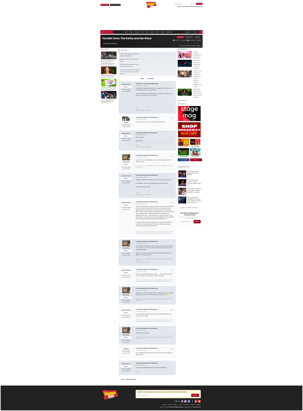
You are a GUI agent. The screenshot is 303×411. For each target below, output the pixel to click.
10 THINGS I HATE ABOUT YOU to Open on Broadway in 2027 (108, 85)
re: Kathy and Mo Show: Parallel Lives (147, 117)
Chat (142, 32)
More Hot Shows (184, 159)
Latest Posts (189, 37)
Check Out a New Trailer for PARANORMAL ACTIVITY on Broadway (197, 64)
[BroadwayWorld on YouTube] (199, 401)
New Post (177, 40)
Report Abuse (192, 40)
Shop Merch (105, 4)
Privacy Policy (197, 407)
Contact (175, 404)
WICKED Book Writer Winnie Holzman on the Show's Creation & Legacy (198, 93)
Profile (126, 87)
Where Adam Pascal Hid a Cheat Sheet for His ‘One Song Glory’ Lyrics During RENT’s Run (130, 71)
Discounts (196, 159)
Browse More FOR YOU (189, 207)
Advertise (164, 404)
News (126, 32)
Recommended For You (184, 166)
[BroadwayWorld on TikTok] (192, 401)
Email (142, 78)
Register (188, 32)
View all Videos (182, 100)
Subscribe (150, 78)
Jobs (146, 32)
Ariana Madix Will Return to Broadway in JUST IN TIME (107, 72)
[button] (201, 32)
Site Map (198, 404)
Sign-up (192, 3)
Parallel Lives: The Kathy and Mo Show (147, 83)
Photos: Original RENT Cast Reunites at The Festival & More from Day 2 (107, 97)
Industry (137, 32)
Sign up (197, 221)
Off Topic (197, 37)
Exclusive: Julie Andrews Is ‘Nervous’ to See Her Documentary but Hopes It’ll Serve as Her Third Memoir (108, 59)
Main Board (180, 37)
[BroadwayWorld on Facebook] (182, 401)
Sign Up (195, 395)
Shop (157, 32)
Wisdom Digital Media (176, 407)
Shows (131, 32)
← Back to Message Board (109, 43)
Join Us (180, 404)
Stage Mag (169, 32)
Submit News (186, 404)
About (169, 404)
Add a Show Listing (115, 4)
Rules (199, 40)
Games (163, 32)
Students (152, 32)
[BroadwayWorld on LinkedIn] (188, 401)
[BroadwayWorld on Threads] (195, 401)
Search (184, 40)
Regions (193, 404)
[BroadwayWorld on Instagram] (185, 401)
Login (195, 32)
